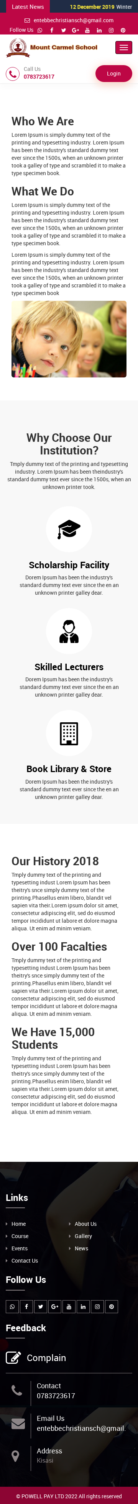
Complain (46, 1357)
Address (49, 1450)
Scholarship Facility (69, 565)
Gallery (83, 1236)
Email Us (50, 1418)
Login (114, 73)
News (81, 1248)
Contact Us (25, 1260)
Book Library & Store (69, 769)
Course (20, 1236)
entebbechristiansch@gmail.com (73, 20)
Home (19, 1223)
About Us (86, 1223)
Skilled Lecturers (69, 667)
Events (20, 1248)
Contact (49, 1385)
